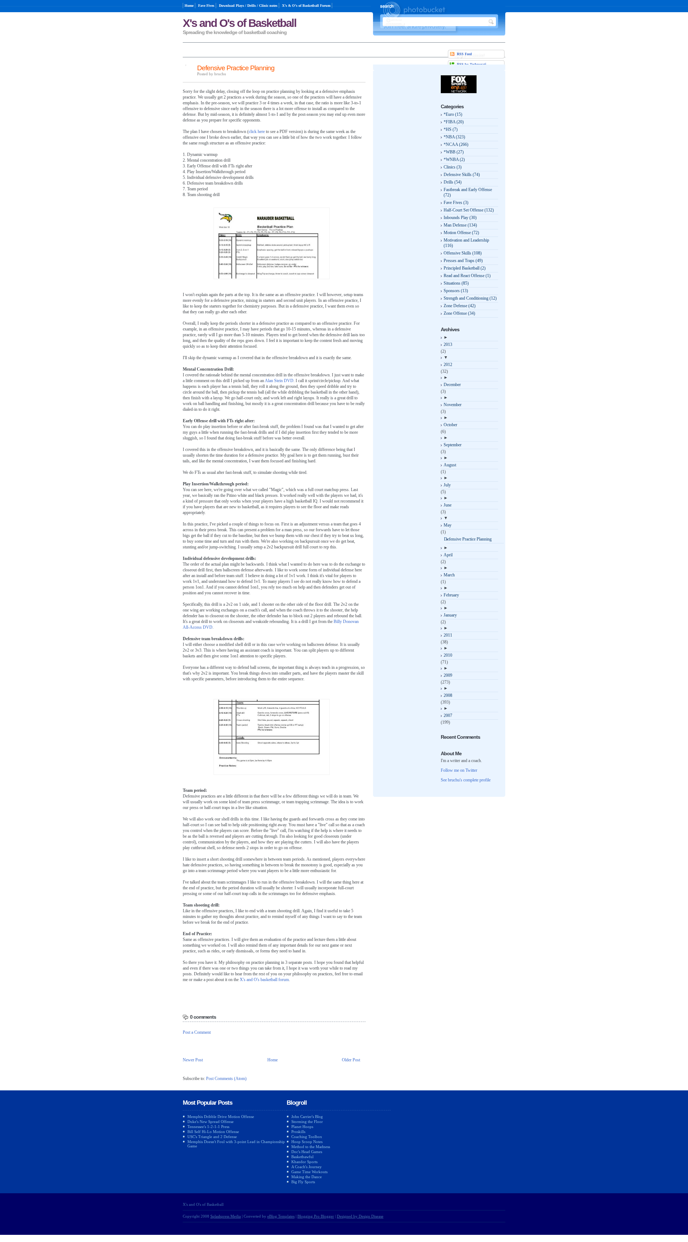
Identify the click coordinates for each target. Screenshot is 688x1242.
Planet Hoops (302, 1126)
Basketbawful (302, 1157)
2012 (448, 364)
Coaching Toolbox (306, 1136)
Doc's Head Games (306, 1152)
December (452, 384)
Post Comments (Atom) (226, 1078)
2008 (448, 695)
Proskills (298, 1131)
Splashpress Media (225, 1216)
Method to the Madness (310, 1147)
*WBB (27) (454, 151)
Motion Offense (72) (461, 232)
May (448, 525)
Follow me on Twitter (459, 770)
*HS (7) (451, 129)
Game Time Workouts (309, 1172)
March (449, 574)
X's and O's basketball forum (264, 979)
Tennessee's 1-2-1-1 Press (208, 1126)
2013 (448, 344)
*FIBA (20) (454, 121)
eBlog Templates (281, 1216)
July (447, 484)
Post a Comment (197, 1032)
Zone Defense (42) (460, 305)
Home (189, 6)
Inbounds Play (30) (460, 217)
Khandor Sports (304, 1162)
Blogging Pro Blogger (315, 1216)
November (453, 404)
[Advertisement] (407, 182)
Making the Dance (306, 1177)
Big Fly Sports (303, 1182)
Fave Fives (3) (456, 202)
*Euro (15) (453, 114)
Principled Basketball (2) (465, 268)
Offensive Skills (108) (463, 253)
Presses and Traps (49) (463, 260)
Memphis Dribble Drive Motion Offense (220, 1116)
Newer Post (193, 1059)
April (448, 554)
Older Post (351, 1059)
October (450, 424)
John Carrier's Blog (307, 1116)
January (450, 615)
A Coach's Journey (306, 1167)
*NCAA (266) (456, 144)
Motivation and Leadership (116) (466, 243)
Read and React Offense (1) (467, 275)
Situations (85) (456, 283)
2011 (448, 635)
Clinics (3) (453, 167)
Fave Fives (206, 6)
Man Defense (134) (460, 225)
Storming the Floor (307, 1121)
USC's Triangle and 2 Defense (212, 1136)
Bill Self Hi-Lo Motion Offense (213, 1131)
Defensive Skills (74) (462, 174)
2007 (448, 715)
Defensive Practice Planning (235, 68)
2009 (448, 675)
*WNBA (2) (454, 159)
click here (257, 131)
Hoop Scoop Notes (306, 1141)
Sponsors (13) (456, 290)
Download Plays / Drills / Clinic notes (248, 6)
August (450, 464)
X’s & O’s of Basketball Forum (306, 6)
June (448, 505)
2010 (448, 655)
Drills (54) (453, 182)
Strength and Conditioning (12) (470, 298)
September (453, 444)
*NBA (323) (454, 136)
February (451, 595)
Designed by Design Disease (360, 1216)
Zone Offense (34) (459, 313)
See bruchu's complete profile (466, 779)
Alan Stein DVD (279, 380)
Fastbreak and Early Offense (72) (468, 192)
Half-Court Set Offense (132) (469, 210)
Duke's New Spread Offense (210, 1121)
